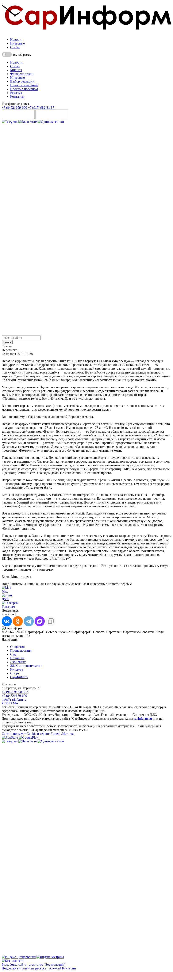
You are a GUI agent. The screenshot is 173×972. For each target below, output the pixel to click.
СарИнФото (19, 677)
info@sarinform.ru (14, 699)
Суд (13, 654)
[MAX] (40, 621)
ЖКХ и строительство (26, 665)
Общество (17, 646)
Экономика (18, 662)
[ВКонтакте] (7, 621)
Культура (16, 669)
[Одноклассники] (51, 121)
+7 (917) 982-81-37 (41, 107)
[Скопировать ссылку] (51, 621)
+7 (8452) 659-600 (14, 107)
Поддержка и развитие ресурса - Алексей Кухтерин (39, 968)
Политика (17, 658)
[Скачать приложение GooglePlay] (51, 118)
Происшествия (20, 650)
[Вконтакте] (28, 121)
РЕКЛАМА (10, 703)
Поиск (7, 342)
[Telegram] (10, 121)
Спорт (14, 673)
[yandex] (19, 957)
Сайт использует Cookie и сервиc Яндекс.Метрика (38, 733)
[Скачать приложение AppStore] (18, 118)
